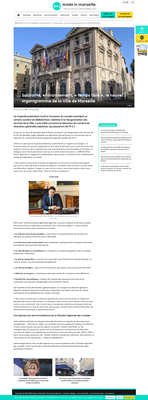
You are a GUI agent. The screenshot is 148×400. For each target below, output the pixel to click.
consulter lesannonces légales (124, 14)
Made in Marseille (39, 393)
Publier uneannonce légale (108, 14)
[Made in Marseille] (73, 6)
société (75, 15)
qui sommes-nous (96, 393)
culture (84, 15)
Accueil (20, 23)
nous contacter (83, 393)
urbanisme (64, 15)
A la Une (27, 23)
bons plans (94, 15)
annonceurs (109, 393)
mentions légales (69, 393)
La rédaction (20, 110)
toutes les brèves (108, 125)
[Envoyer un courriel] (25, 110)
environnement (50, 15)
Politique (27, 15)
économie (37, 15)
